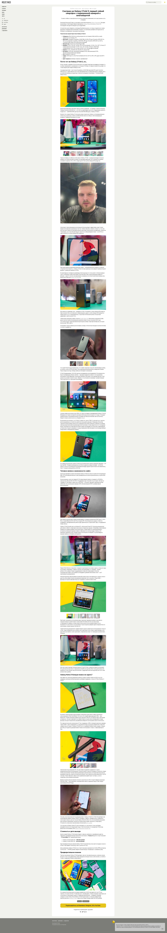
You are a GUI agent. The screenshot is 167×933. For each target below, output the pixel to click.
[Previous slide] (62, 134)
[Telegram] (82, 912)
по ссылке (89, 823)
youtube (6, 22)
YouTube (97, 905)
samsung (79, 901)
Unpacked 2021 (86, 901)
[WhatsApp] (86, 912)
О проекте (4, 30)
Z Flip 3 (83, 418)
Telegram (88, 905)
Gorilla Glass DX (84, 318)
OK (162, 928)
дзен (5, 24)
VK (93, 905)
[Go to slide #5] (93, 153)
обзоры (4, 10)
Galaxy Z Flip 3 (87, 24)
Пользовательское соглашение (59, 924)
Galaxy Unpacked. (96, 22)
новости (4, 6)
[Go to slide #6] (100, 153)
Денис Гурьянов (85, 8)
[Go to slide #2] (73, 153)
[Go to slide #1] (66, 153)
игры (3, 14)
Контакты (4, 26)
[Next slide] (104, 134)
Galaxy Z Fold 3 (96, 24)
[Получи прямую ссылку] (80, 277)
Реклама (4, 28)
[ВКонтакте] (80, 912)
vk (4, 18)
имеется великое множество (82, 828)
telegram (6, 20)
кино (3, 12)
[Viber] (84, 912)
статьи (4, 8)
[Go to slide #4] (86, 153)
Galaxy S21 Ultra (75, 277)
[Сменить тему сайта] (164, 2)
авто (3, 16)
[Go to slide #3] (80, 153)
